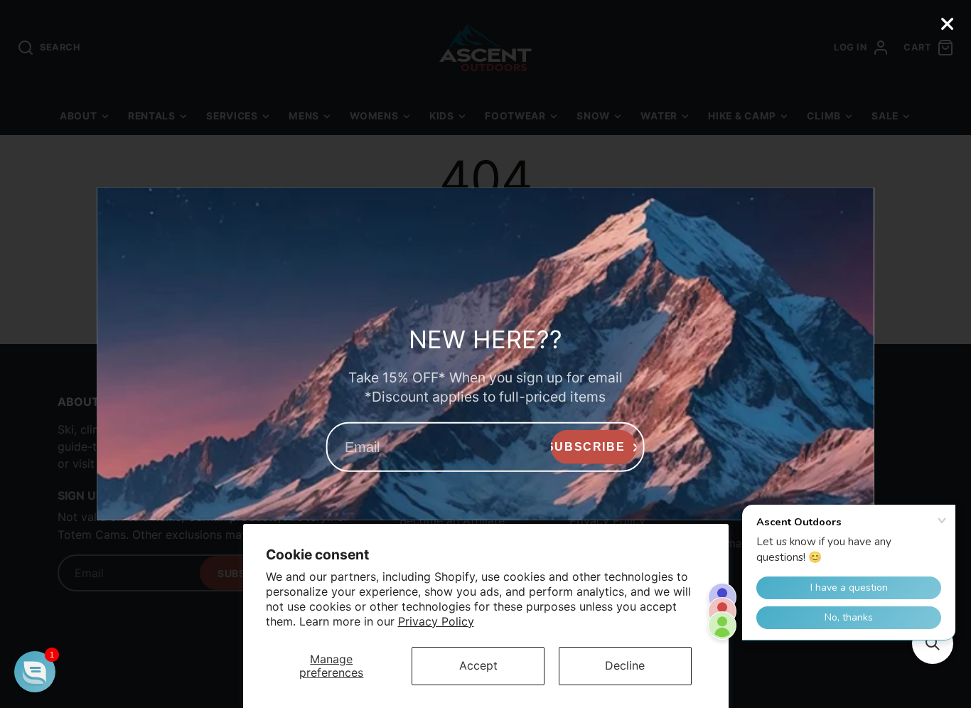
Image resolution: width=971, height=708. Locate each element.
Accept (478, 665)
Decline (625, 665)
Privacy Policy (436, 621)
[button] (34, 671)
